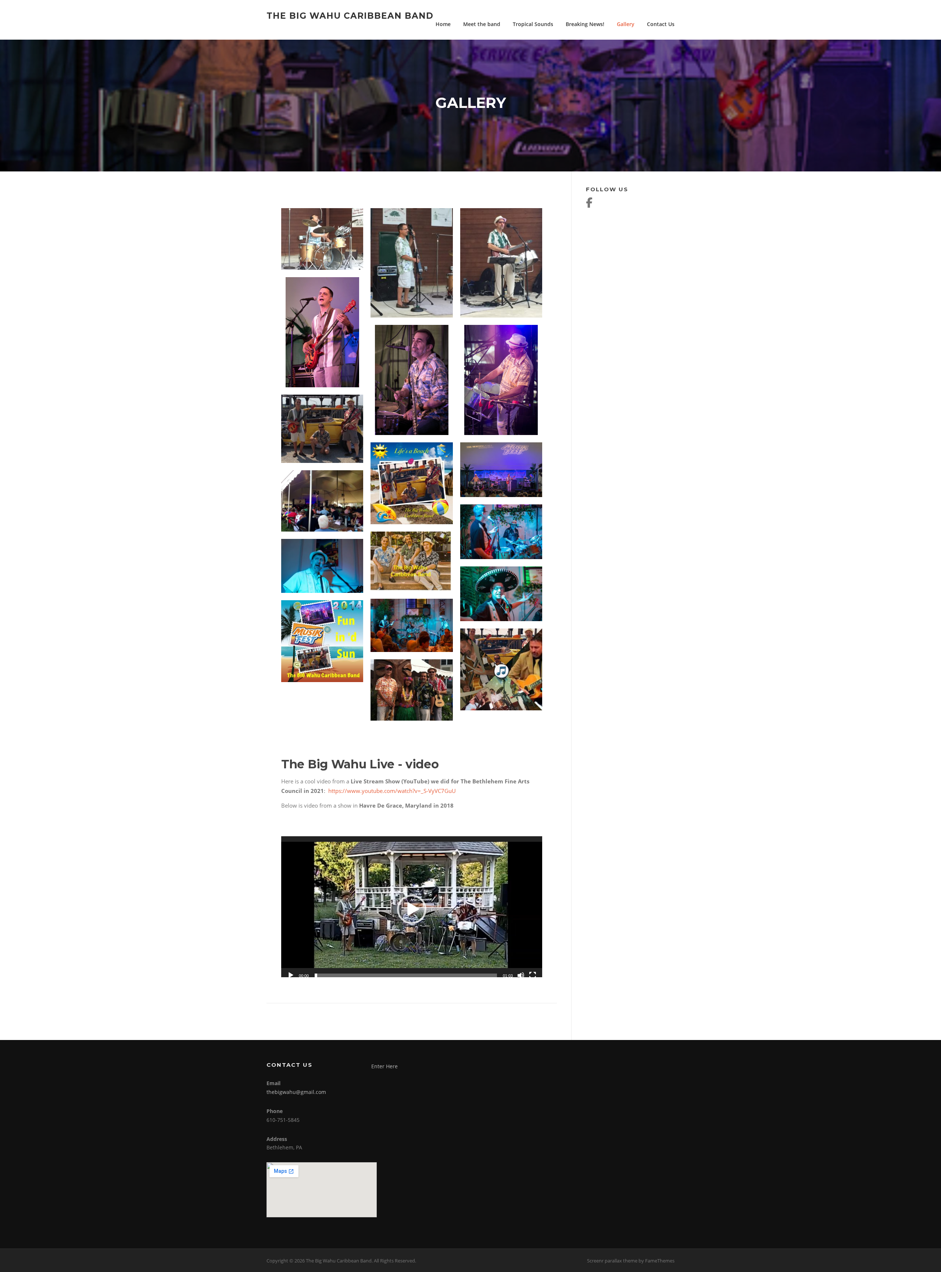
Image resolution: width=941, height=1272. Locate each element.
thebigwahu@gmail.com (296, 1091)
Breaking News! (585, 24)
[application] (411, 909)
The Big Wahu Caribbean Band (349, 15)
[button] (411, 909)
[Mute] (521, 975)
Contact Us (661, 24)
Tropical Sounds (533, 24)
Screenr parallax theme (612, 1260)
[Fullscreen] (532, 975)
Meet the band (481, 24)
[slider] (406, 975)
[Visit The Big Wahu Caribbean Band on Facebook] (589, 204)
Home (443, 24)
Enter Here (384, 1066)
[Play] (290, 975)
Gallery (625, 24)
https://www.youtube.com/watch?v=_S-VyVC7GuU (392, 790)
